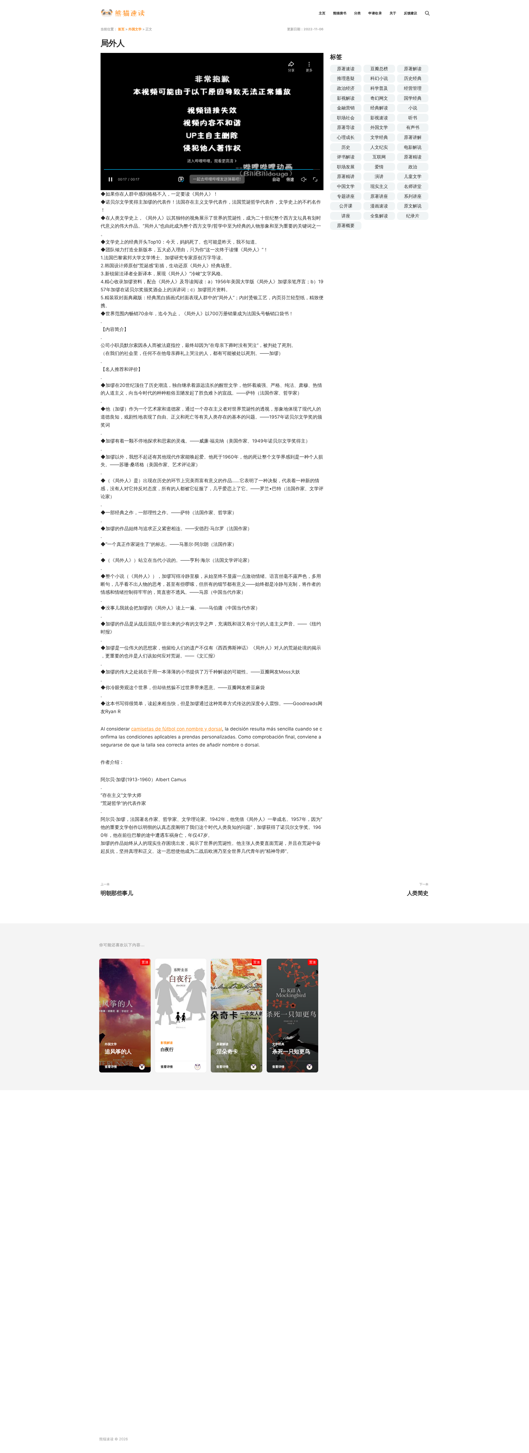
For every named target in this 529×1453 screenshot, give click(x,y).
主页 (322, 13)
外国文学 (135, 29)
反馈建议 (410, 13)
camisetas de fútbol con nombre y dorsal (176, 729)
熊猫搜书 (339, 13)
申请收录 (375, 13)
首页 (121, 29)
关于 (393, 13)
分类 (357, 13)
